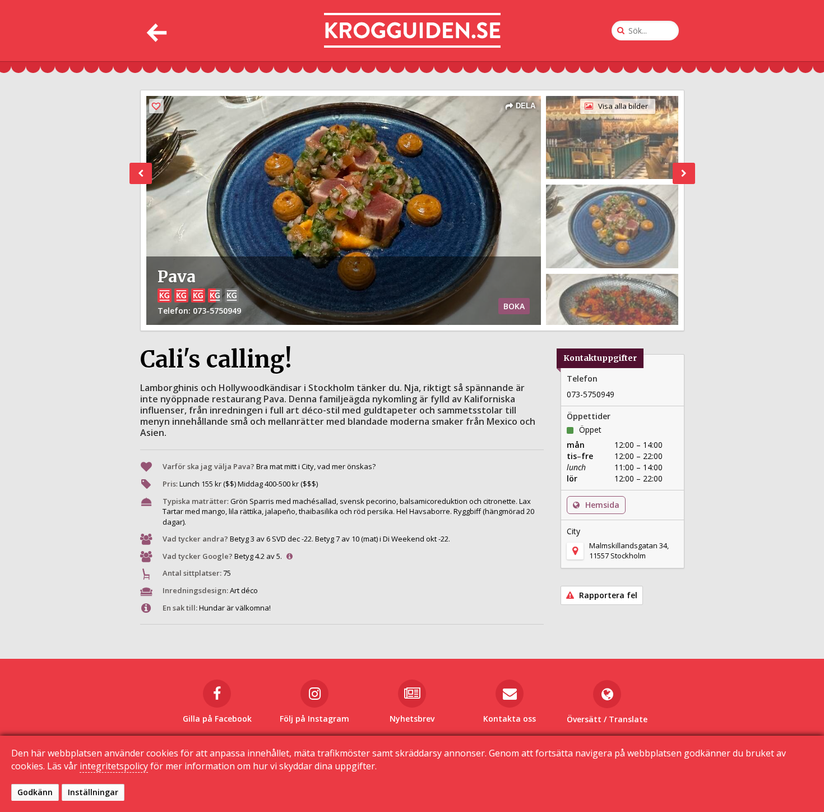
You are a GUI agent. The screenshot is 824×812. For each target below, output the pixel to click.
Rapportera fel (607, 595)
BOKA (514, 306)
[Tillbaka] (155, 30)
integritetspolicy (114, 766)
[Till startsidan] (412, 30)
